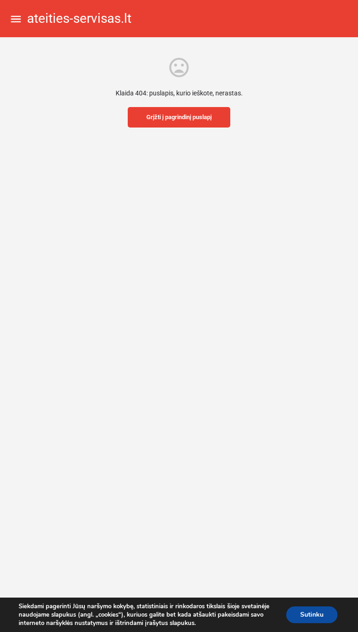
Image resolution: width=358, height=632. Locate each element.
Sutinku (312, 614)
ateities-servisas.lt (79, 18)
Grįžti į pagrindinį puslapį (179, 117)
